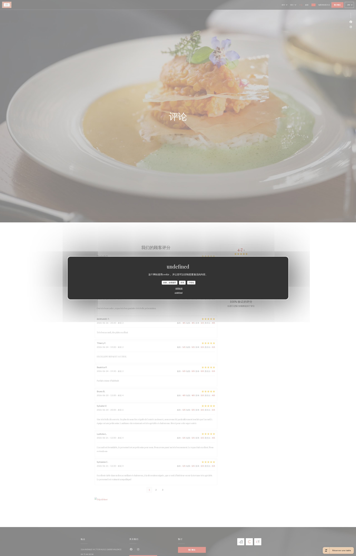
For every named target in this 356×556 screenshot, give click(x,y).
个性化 (191, 282)
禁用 (182, 282)
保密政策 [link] (179, 288)
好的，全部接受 (169, 282)
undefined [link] (178, 293)
